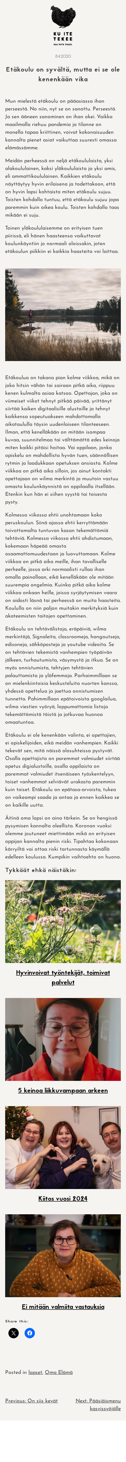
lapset (35, 1372)
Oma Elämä (59, 1372)
